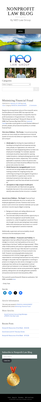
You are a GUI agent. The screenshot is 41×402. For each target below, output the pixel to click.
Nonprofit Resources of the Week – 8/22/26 (15, 328)
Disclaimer (21, 397)
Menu (20, 31)
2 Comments (33, 105)
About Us (14, 397)
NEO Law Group (29, 397)
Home (9, 397)
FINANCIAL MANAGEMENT (19, 105)
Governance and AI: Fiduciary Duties (13, 332)
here (14, 279)
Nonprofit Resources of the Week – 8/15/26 (15, 335)
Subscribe (7, 360)
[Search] (36, 89)
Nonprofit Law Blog (20, 11)
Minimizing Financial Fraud (22, 306)
